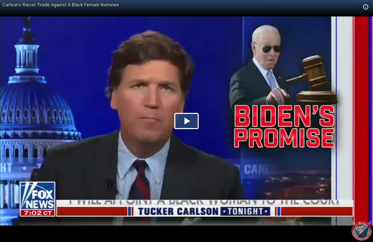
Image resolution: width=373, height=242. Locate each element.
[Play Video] (186, 121)
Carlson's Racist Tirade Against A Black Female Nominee (61, 4)
